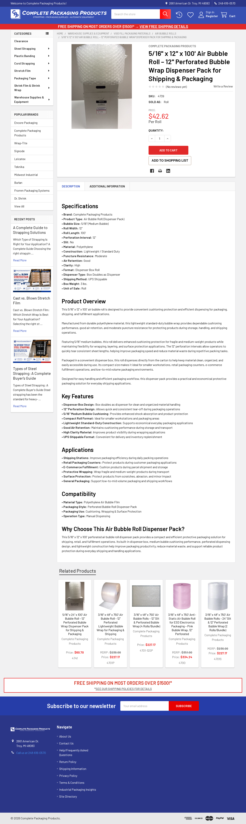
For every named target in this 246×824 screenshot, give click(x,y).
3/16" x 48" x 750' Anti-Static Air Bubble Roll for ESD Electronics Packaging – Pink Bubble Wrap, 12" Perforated (182, 624)
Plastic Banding (24, 56)
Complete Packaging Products (27, 133)
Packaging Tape (25, 78)
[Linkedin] (168, 170)
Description (71, 186)
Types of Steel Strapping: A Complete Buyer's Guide (32, 373)
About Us (65, 736)
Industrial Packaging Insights (77, 789)
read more (20, 260)
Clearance (21, 41)
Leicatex (20, 159)
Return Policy (67, 762)
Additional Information (107, 186)
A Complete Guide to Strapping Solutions (30, 230)
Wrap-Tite (20, 143)
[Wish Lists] (191, 15)
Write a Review (223, 86)
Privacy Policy (68, 775)
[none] (101, 86)
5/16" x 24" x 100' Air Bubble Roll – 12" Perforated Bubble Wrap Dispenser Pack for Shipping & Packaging (75, 624)
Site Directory (68, 796)
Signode (19, 151)
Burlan (18, 182)
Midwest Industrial (26, 174)
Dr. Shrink (20, 198)
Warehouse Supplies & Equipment (29, 99)
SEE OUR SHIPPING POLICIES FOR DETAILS (124, 689)
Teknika (19, 167)
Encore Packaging (25, 122)
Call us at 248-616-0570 (31, 752)
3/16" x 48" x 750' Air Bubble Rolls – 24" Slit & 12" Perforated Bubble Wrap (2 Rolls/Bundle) (217, 622)
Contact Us (66, 743)
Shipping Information (72, 768)
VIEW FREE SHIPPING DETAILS (164, 26)
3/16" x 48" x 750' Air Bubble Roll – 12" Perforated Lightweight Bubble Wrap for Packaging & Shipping (110, 624)
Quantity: (156, 130)
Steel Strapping (25, 48)
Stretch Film (22, 70)
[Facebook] (152, 170)
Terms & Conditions (71, 782)
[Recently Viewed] (179, 15)
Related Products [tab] (77, 571)
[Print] (160, 170)
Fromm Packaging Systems (32, 190)
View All (19, 206)
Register (212, 16)
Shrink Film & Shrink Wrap (27, 88)
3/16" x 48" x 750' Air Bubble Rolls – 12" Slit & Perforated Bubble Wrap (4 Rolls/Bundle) (146, 620)
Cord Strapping (24, 63)
